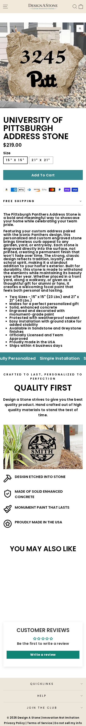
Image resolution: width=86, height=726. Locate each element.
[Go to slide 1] (4, 107)
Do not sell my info (68, 723)
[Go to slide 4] (30, 107)
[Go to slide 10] (81, 107)
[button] (43, 175)
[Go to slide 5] (38, 107)
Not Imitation (69, 718)
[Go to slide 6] (47, 107)
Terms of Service (39, 723)
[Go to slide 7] (56, 107)
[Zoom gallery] (80, 28)
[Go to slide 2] (13, 107)
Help (42, 696)
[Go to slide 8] (64, 107)
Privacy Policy (14, 723)
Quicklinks (42, 684)
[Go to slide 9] (73, 107)
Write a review (43, 654)
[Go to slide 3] (21, 107)
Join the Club (42, 708)
